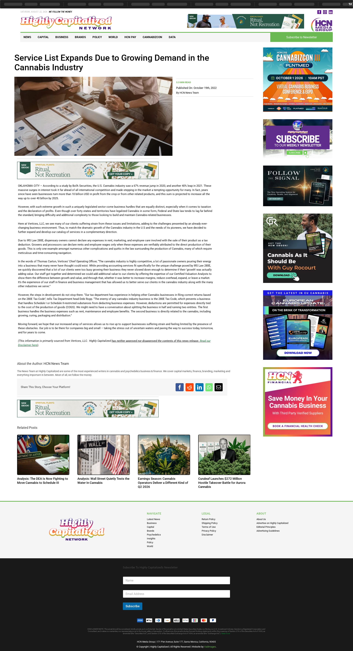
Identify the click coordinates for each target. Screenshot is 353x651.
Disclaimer (207, 534)
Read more (225, 633)
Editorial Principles (266, 527)
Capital (150, 527)
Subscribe (133, 606)
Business (152, 523)
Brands (150, 530)
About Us (261, 519)
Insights (151, 538)
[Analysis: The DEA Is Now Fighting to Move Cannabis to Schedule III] (43, 455)
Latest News (153, 519)
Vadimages (210, 646)
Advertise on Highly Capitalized (272, 523)
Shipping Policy (209, 523)
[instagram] (325, 12)
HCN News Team (189, 92)
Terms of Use (209, 527)
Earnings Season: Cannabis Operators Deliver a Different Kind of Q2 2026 (163, 483)
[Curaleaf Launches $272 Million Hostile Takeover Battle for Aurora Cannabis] (224, 455)
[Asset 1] (66, 17)
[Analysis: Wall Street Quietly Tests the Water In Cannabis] (103, 455)
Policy (150, 542)
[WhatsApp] (209, 387)
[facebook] (319, 12)
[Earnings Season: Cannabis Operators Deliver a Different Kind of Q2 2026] (164, 455)
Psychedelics (154, 534)
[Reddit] (190, 387)
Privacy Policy (209, 530)
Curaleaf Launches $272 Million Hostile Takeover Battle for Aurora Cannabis (221, 483)
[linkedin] (331, 12)
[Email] (219, 387)
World (150, 546)
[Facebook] (180, 387)
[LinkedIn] (199, 387)
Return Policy (208, 519)
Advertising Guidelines (268, 530)
